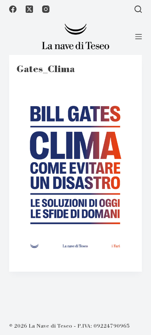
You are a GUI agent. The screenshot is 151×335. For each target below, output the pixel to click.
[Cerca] (138, 9)
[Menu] (138, 36)
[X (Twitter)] (29, 9)
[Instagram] (45, 9)
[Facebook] (12, 9)
